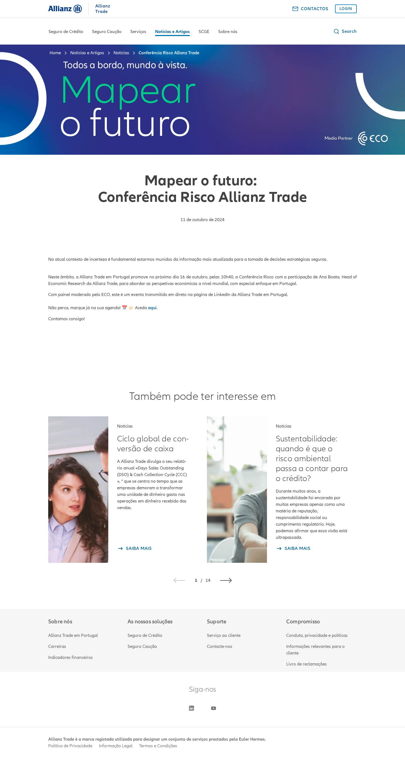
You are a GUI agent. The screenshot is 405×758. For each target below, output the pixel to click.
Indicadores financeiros (70, 657)
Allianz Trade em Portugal (73, 635)
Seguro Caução (106, 31)
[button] (345, 31)
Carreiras (57, 646)
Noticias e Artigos (172, 31)
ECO (105, 294)
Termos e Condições (158, 746)
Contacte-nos (219, 646)
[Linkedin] (191, 708)
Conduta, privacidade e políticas (317, 635)
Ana (323, 277)
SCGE (204, 31)
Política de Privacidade (70, 746)
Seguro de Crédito (65, 31)
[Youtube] (213, 708)
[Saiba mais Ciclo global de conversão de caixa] (78, 489)
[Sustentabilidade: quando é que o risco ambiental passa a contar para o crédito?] (237, 489)
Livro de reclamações (306, 664)
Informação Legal (116, 746)
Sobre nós (227, 31)
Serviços (138, 31)
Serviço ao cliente (224, 635)
